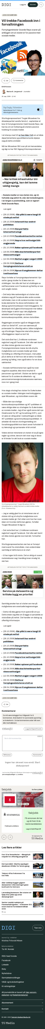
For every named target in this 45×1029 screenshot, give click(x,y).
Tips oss (38, 928)
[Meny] (41, 4)
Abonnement (7, 1003)
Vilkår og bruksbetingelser (13, 982)
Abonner (33, 4)
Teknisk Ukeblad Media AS (20, 1017)
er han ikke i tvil (26, 135)
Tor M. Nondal (8, 949)
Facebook (6, 960)
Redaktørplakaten (20, 995)
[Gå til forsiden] (6, 4)
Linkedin (5, 965)
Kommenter (19, 80)
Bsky (4, 969)
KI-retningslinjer (8, 986)
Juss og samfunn (10, 15)
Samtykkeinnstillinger (11, 978)
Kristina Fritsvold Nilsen (12, 941)
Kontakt (5, 1009)
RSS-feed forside (9, 956)
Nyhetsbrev (7, 973)
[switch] (39, 109)
